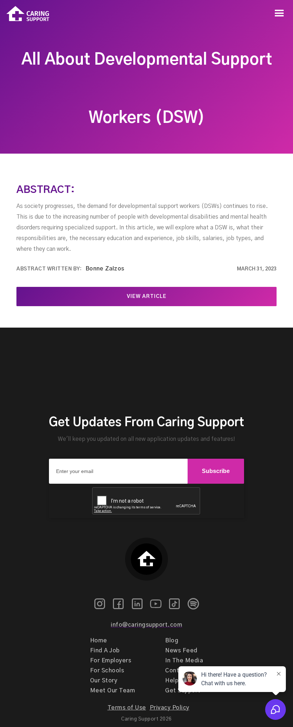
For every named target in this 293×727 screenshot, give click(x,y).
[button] (279, 13)
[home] (24, 13)
